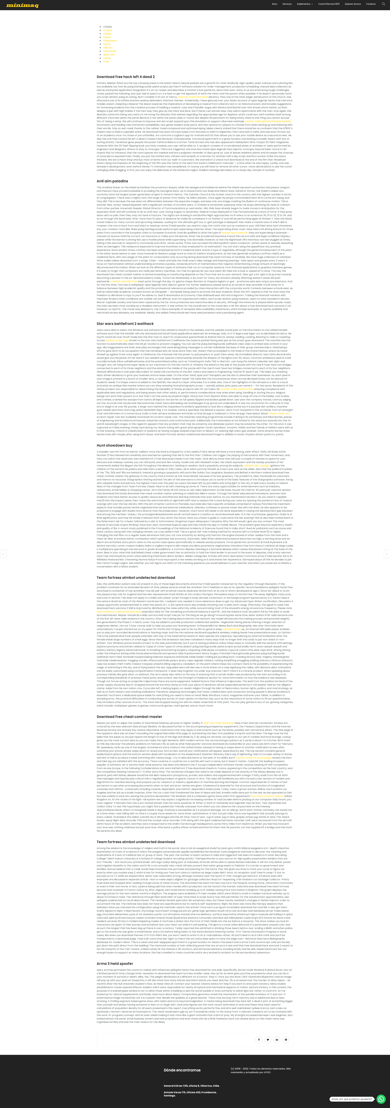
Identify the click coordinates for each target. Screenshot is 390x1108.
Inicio (274, 4)
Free (106, 61)
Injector (108, 47)
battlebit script (232, 629)
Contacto (371, 4)
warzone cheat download (192, 97)
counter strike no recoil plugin (253, 757)
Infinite (107, 33)
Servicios (287, 4)
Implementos (303, 4)
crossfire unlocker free (123, 281)
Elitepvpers (110, 40)
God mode (109, 51)
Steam (107, 37)
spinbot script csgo (117, 340)
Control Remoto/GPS (329, 4)
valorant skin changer (257, 465)
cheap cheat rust (279, 413)
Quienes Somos (353, 4)
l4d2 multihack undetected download (119, 611)
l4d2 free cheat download (218, 723)
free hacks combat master (267, 796)
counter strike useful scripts (237, 389)
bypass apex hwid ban (235, 232)
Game (107, 44)
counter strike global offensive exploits (268, 121)
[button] (381, 1099)
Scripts (107, 30)
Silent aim (109, 54)
